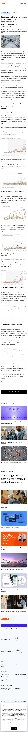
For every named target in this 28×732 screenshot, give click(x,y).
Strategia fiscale (18, 688)
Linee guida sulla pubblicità (20, 674)
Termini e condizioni (5, 674)
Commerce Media (5, 12)
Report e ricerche (4, 664)
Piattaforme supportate (19, 676)
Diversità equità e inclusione (20, 701)
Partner (16, 640)
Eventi (2, 666)
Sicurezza (16, 655)
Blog (16, 664)
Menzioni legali (4, 676)
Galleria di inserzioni (5, 639)
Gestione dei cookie (19, 652)
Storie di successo (5, 637)
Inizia (22, 3)
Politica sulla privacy (5, 648)
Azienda (3, 701)
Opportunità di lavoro (5, 699)
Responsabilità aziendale (20, 699)
